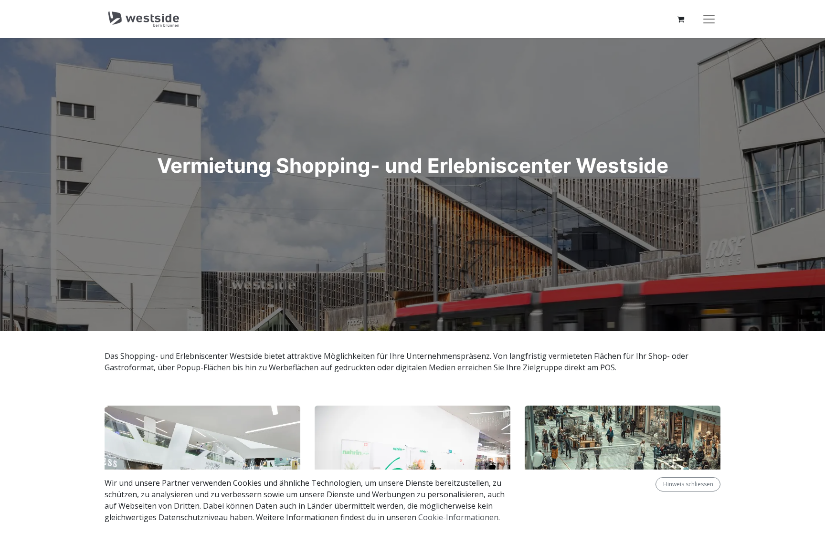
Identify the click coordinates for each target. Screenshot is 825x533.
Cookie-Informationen (458, 517)
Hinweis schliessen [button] (688, 484)
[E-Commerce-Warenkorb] (680, 19)
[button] (652, 484)
